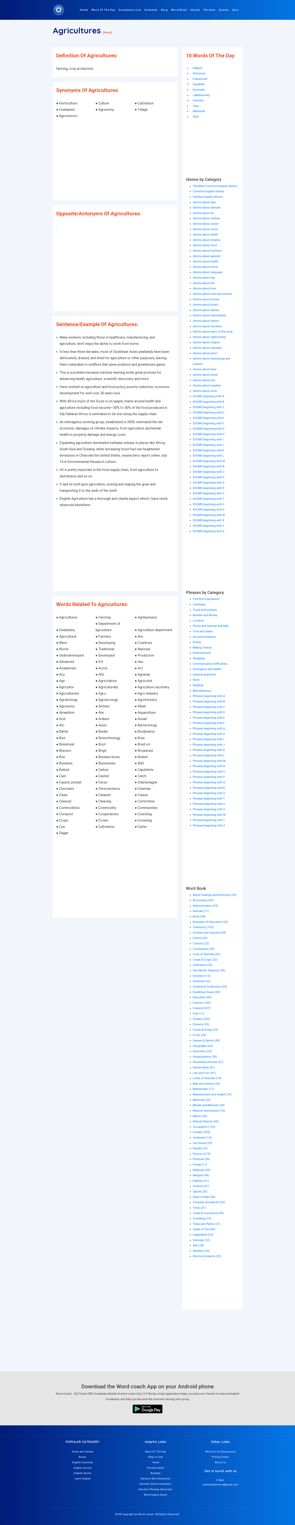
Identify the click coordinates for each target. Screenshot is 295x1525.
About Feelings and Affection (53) (214, 895)
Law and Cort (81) (204, 1073)
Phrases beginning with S (209, 793)
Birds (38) (199, 916)
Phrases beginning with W (209, 814)
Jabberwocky (201, 95)
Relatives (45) (201, 1170)
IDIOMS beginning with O (208, 471)
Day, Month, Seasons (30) (209, 970)
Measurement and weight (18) (212, 1094)
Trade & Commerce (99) (208, 1213)
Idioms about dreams (206, 240)
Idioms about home (205, 267)
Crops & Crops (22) (205, 959)
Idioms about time (204, 369)
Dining (197, 642)
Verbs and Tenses (83, 1451)
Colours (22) (201, 943)
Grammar (151, 10)
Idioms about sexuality (207, 347)
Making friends (202, 647)
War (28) (198, 1245)
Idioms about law (204, 277)
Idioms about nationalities (209, 315)
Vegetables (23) (203, 1234)
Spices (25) (200, 1191)
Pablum (197, 68)
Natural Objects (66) (206, 1121)
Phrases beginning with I (208, 739)
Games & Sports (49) (206, 1040)
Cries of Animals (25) (206, 954)
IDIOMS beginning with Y (208, 525)
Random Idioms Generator (156, 1484)
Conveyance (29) (203, 949)
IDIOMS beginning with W (209, 515)
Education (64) (202, 997)
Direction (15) (201, 975)
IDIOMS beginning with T (208, 498)
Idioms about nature (206, 320)
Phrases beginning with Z (209, 825)
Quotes (224, 10)
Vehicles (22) (201, 1240)
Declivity (198, 100)
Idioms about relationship (209, 337)
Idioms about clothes (206, 218)
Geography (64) (203, 1046)
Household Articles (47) (208, 1062)
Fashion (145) (202, 1002)
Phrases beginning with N (209, 766)
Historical (199, 73)
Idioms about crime (205, 229)
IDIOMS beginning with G (208, 428)
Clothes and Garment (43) (209, 932)
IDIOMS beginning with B (208, 401)
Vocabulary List (130, 10)
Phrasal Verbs (155, 1467)
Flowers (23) (201, 1024)
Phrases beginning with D (209, 712)
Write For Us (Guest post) (220, 1451)
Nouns (83, 1457)
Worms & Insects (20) (207, 1256)
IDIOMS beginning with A (208, 396)
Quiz (235, 10)
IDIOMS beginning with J (208, 445)
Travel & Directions (205, 610)
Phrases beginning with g (209, 728)
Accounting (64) (203, 900)
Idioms (195, 10)
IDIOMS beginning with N (208, 466)
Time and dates (203, 631)
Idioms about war (204, 380)
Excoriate (199, 89)
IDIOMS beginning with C (208, 407)
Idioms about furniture (207, 250)
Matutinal (199, 111)
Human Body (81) (204, 1067)
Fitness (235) (201, 1019)
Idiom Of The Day (155, 1451)
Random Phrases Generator (155, 1489)
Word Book (179, 10)
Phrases (209, 10)
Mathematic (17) (203, 1089)
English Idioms (83, 1473)
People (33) (200, 1148)
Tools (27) (199, 1207)
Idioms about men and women (212, 294)
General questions (204, 674)
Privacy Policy (220, 1457)
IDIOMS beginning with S (208, 493)
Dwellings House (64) (206, 992)
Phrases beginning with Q (209, 782)
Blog (164, 10)
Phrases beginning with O (209, 771)
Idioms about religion (206, 342)
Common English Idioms (208, 191)
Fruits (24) (199, 1035)
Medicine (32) (201, 1100)
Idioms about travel (205, 374)
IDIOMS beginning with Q (208, 482)
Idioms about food (205, 245)
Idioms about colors (206, 223)
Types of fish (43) (204, 1229)
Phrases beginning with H (209, 734)
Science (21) (201, 1186)
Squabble (199, 84)
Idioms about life (204, 283)
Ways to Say (155, 1457)
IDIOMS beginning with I (208, 439)
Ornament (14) (202, 1137)
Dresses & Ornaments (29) (210, 986)
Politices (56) (201, 1159)
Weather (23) (201, 1251)
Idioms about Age (204, 202)
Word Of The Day (103, 10)
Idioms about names (206, 310)
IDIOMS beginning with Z (208, 531)
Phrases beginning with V (209, 809)
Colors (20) (200, 938)
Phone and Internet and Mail (210, 626)
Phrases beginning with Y (209, 820)
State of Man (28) (204, 1197)
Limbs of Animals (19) (207, 1078)
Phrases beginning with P (209, 777)
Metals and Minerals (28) (209, 1105)
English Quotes (83, 1467)
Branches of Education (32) (210, 922)
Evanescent (200, 79)
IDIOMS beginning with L (208, 455)
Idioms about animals (207, 207)
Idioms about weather (207, 385)
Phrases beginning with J (209, 744)
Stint (196, 116)
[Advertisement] (115, 160)
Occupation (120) (204, 1126)
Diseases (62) (202, 981)
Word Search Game (155, 1494)
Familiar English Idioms (208, 196)
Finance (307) (201, 1008)
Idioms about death (205, 234)
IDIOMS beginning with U (208, 504)
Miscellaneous (202, 690)
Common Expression (206, 599)
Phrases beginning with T (209, 798)
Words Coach (146, 1514)
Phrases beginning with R (209, 787)
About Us (220, 1462)
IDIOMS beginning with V (208, 509)
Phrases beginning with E (209, 717)
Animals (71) (201, 911)
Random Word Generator (156, 1478)
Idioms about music (205, 304)
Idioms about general (206, 256)
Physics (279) (201, 1153)
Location (198, 620)
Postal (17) (200, 1164)
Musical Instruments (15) (209, 1110)
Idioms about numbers (207, 326)
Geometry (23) (202, 1051)
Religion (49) (201, 1175)
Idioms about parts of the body (213, 331)
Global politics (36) (205, 1056)
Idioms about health (205, 261)
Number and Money (205, 615)
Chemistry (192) (203, 927)
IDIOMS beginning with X (208, 520)
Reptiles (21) (201, 1180)
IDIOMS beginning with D (208, 412)
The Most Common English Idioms (215, 186)
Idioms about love (204, 288)
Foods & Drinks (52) (205, 1029)
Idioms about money (206, 299)
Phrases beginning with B (209, 701)
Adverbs (156, 1473)
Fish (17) (198, 1013)
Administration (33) (205, 905)
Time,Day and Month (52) (209, 1202)
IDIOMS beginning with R (208, 488)
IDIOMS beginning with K (208, 450)
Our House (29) (202, 1143)
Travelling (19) (202, 1218)
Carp (196, 105)
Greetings (199, 604)
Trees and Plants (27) (206, 1224)
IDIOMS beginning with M (209, 461)
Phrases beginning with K (209, 750)
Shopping (199, 658)
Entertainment (202, 652)
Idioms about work (205, 391)
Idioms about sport (205, 353)
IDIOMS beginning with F (208, 423)
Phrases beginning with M (209, 760)
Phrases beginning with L (209, 755)
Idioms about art (203, 213)
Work (196, 679)
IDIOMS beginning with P (208, 477)
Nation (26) (200, 1116)
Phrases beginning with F (209, 723)
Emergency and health (207, 669)
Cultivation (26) (203, 965)
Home (84, 10)
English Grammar (82, 1462)
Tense (155, 1462)
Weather (198, 685)
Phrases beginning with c (209, 707)
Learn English (82, 1478)
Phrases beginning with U (209, 803)
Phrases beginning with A (209, 696)
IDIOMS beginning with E (208, 418)
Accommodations (204, 636)
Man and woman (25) (206, 1083)
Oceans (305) (201, 1132)
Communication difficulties (210, 663)
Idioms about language (207, 272)
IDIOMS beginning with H (208, 434)
